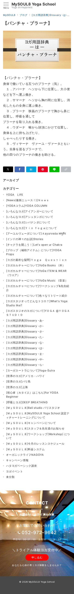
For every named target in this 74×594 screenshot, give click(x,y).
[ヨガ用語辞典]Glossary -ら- (25, 364)
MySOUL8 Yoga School (34, 4)
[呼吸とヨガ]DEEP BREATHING (27, 402)
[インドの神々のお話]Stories (24, 239)
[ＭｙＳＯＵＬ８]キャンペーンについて (31, 422)
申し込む (37, 557)
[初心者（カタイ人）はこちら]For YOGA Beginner (32, 394)
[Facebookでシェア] (20, 169)
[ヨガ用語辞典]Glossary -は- (25, 348)
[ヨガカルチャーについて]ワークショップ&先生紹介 (37, 288)
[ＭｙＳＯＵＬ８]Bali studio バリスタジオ (33, 407)
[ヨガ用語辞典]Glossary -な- (25, 342)
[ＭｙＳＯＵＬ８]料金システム (25, 449)
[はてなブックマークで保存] (31, 169)
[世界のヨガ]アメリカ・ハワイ (25, 376)
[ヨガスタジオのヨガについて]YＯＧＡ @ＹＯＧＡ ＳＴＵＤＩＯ (38, 312)
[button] (66, 169)
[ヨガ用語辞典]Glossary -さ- (25, 331)
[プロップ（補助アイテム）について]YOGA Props (34, 252)
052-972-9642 (39, 532)
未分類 (10, 476)
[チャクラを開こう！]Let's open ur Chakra (34, 244)
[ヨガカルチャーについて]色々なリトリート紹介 (36, 295)
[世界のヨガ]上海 (17, 387)
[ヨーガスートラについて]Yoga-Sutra (30, 370)
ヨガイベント (14, 471)
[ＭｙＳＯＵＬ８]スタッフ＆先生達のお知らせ (35, 428)
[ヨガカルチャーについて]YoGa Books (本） (35, 265)
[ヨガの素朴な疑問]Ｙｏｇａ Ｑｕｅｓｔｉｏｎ (36, 259)
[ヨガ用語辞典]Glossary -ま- (25, 353)
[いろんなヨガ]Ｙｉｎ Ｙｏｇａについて (31, 228)
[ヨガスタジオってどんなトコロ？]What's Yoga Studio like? (36, 303)
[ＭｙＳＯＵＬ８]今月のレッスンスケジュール (35, 443)
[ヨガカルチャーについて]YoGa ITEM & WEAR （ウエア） (36, 272)
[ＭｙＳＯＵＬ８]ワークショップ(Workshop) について (38, 436)
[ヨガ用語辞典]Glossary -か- (25, 325)
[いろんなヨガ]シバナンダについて (28, 222)
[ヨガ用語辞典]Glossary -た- (25, 337)
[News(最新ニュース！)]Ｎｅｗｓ (27, 200)
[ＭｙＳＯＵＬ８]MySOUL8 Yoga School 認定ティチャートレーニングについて (37, 415)
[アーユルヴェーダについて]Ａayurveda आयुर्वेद (36, 233)
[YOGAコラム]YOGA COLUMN (26, 205)
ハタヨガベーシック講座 (21, 465)
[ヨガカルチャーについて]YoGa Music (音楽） (37, 280)
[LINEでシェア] (54, 169)
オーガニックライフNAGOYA (25, 454)
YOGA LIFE (14, 194)
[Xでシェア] (8, 169)
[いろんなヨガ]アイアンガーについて (29, 211)
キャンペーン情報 (17, 460)
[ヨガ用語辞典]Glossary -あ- (25, 320)
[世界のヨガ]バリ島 (18, 381)
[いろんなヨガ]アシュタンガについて (29, 216)
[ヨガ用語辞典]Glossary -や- (25, 359)
